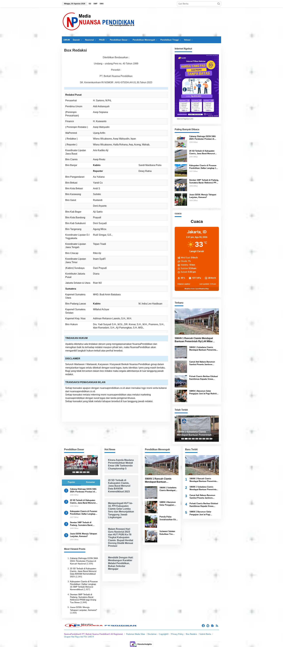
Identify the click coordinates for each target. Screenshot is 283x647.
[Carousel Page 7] (203, 438)
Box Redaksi (191, 634)
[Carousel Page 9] (210, 438)
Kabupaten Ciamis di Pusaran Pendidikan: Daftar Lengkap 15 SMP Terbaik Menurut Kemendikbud (203, 167)
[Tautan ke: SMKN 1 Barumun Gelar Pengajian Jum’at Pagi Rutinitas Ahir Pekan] (181, 396)
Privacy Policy (177, 634)
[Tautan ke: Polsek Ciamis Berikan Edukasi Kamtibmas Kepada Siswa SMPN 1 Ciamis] (181, 381)
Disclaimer (152, 634)
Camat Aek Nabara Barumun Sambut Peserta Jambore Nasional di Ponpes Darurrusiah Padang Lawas (203, 363)
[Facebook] (203, 626)
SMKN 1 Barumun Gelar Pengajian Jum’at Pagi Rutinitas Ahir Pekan (204, 392)
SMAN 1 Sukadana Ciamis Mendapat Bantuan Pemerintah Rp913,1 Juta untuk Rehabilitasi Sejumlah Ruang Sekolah (203, 348)
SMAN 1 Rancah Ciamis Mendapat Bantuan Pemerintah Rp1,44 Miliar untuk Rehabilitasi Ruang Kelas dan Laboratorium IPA (195, 340)
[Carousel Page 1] (182, 438)
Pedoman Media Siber (135, 634)
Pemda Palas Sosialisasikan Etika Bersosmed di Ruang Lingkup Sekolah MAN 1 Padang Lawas (168, 518)
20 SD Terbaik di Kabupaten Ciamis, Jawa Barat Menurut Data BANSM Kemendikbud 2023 (204, 152)
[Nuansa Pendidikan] (99, 22)
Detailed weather (184, 284)
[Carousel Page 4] (193, 438)
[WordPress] (208, 626)
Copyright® (164, 634)
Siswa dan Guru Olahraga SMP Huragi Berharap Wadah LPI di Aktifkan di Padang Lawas (80, 467)
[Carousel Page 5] (196, 438)
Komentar (90, 482)
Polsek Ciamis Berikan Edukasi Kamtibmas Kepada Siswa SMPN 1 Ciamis (203, 377)
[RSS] (217, 626)
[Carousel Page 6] (200, 438)
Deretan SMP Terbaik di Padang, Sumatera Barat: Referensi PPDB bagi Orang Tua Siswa (204, 181)
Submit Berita (205, 634)
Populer (71, 482)
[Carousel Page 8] (207, 438)
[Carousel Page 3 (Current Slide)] (189, 438)
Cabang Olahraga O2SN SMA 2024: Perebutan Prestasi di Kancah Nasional (202, 137)
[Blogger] (212, 626)
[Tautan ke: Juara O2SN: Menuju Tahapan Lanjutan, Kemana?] (181, 199)
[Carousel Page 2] (186, 438)
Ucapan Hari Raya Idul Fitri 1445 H (79, 637)
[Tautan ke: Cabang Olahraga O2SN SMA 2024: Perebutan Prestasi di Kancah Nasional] (181, 141)
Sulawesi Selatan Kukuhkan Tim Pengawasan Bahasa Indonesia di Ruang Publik (168, 532)
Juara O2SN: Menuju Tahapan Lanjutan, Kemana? (202, 196)
